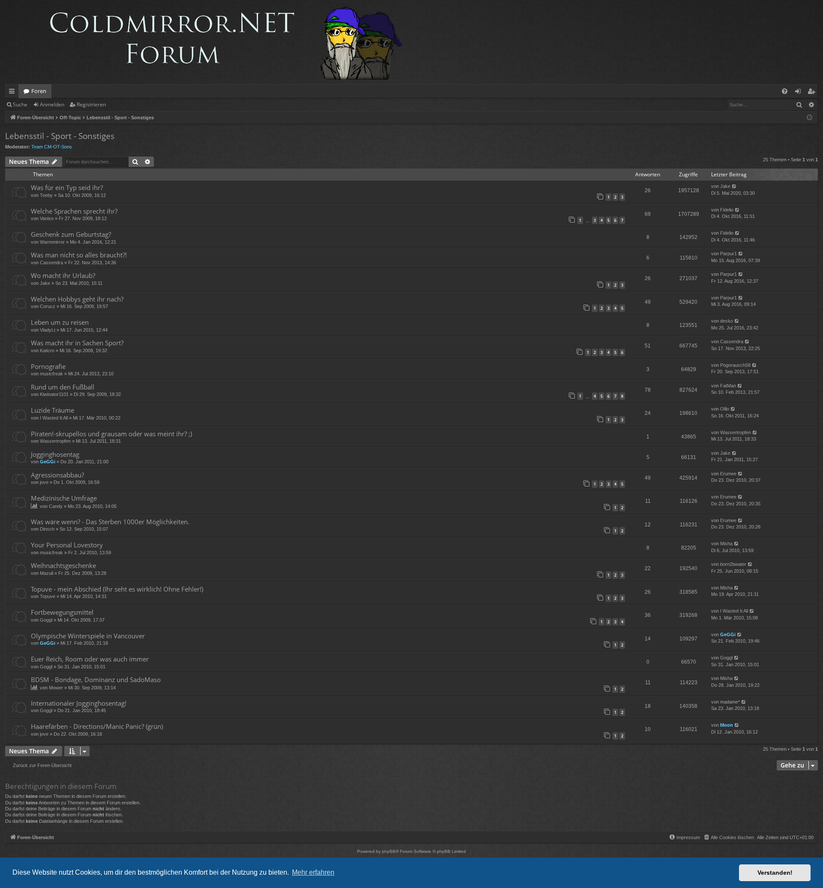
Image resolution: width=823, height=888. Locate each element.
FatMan (728, 385)
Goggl (46, 619)
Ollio (724, 408)
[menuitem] (784, 91)
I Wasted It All (54, 417)
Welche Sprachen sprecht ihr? (74, 211)
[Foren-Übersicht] (208, 42)
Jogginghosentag (55, 454)
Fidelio (726, 209)
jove (44, 482)
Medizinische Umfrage (64, 498)
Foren (38, 91)
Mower (56, 687)
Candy (56, 506)
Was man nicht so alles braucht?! (79, 255)
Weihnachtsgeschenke (63, 565)
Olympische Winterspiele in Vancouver (88, 635)
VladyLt (47, 329)
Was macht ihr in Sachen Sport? (77, 342)
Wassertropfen (55, 441)
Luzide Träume (52, 410)
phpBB (389, 851)
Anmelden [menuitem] (800, 92)
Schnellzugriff (13, 92)
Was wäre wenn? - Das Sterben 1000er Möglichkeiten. (110, 521)
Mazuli (46, 573)
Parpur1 (728, 253)
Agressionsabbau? (57, 475)
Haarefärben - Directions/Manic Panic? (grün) (97, 726)
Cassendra (51, 262)
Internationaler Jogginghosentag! (78, 703)
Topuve (47, 596)
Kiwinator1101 (54, 394)
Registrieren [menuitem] (813, 92)
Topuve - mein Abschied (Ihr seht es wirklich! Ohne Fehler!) (117, 589)
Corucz (47, 306)
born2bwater (733, 564)
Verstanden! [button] (775, 872)
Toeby (46, 195)
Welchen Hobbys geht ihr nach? (77, 299)
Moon (726, 725)
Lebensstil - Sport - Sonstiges (59, 136)
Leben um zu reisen (60, 322)
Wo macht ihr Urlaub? (63, 275)
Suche (20, 104)
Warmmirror (52, 242)
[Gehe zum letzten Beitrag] (734, 186)
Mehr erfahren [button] (313, 872)
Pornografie (48, 366)
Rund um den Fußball (62, 387)
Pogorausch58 (735, 365)
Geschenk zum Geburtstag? (71, 234)
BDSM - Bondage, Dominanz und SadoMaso (96, 679)
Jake (725, 186)
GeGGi (47, 461)
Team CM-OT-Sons (51, 146)
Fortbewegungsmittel (62, 612)
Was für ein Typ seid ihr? (67, 187)
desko (726, 320)
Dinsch (47, 529)
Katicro (47, 350)
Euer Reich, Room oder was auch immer (90, 659)
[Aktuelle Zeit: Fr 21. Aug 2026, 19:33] (809, 118)
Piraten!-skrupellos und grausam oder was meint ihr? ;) (111, 433)
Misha (726, 543)
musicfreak (51, 373)
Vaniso (47, 218)
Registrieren (91, 104)
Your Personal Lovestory (67, 545)
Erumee (728, 473)
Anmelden (52, 104)
